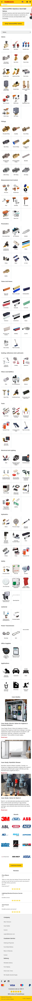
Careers (6, 930)
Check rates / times (8, 970)
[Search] (29, 5)
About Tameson (7, 921)
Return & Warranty (8, 950)
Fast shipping (7, 966)
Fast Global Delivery (8, 947)
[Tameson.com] (9, 2)
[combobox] (16, 5)
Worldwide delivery (8, 962)
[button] (2, 1)
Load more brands (16, 865)
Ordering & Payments (9, 942)
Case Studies (7, 925)
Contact (5, 955)
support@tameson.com (9, 934)
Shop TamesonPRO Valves (13, 23)
